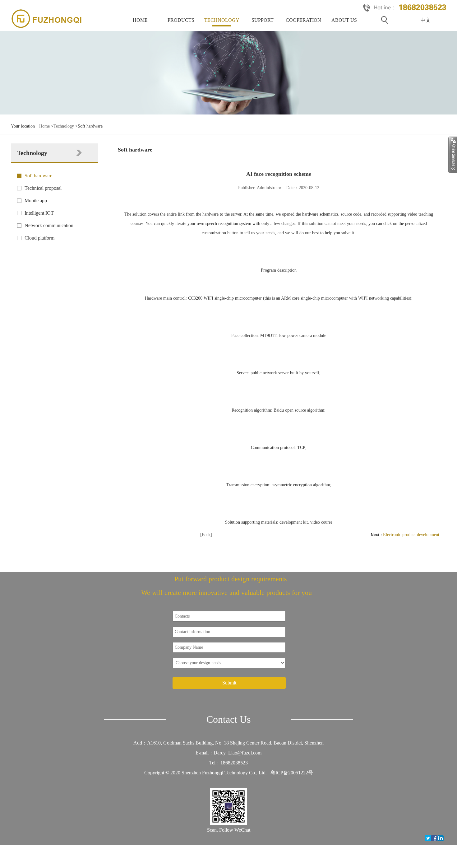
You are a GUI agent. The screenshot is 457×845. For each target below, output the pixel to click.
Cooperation (303, 20)
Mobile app (36, 200)
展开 (452, 154)
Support (263, 20)
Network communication (49, 225)
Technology (221, 20)
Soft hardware (38, 175)
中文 (426, 20)
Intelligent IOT (39, 213)
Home (140, 20)
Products (181, 20)
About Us (344, 20)
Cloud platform (39, 237)
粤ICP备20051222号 (291, 772)
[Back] (206, 534)
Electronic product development (411, 534)
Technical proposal (43, 188)
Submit (229, 682)
